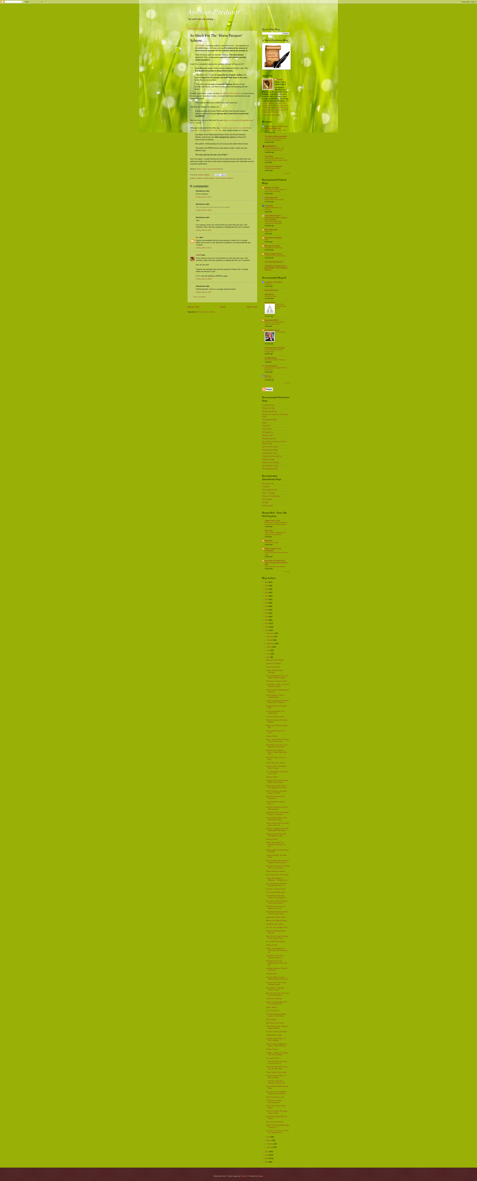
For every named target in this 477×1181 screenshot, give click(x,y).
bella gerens (269, 294)
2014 (267, 623)
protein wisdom (267, 506)
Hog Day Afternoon (269, 438)
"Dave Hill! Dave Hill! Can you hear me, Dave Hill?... (277, 1068)
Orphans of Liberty (272, 188)
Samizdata (269, 206)
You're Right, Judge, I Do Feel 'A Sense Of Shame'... (277, 685)
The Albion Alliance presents (276, 136)
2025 (267, 586)
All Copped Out (267, 432)
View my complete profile (271, 115)
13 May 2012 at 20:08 (203, 279)
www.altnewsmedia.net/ (274, 262)
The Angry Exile (268, 484)
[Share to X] (220, 175)
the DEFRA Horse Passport (230, 93)
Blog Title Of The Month (274, 660)
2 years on (268, 231)
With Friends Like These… (275, 1023)
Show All (287, 173)
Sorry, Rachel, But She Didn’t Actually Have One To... (276, 884)
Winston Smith (267, 435)
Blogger (260, 1176)
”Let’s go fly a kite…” (273, 1058)
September (271, 643)
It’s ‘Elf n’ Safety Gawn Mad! (276, 1032)
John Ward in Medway (273, 238)
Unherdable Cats (271, 198)
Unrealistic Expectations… (275, 924)
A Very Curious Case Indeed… (277, 1072)
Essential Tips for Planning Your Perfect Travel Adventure (275, 139)
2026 (267, 582)
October (270, 640)
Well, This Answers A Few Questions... (275, 797)
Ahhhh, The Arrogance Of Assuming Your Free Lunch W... (276, 950)
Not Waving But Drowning (273, 248)
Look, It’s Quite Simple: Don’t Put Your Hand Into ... (276, 1003)
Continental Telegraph (273, 166)
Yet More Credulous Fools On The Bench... (276, 969)
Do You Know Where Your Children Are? (275, 712)
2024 (267, 589)
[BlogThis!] (218, 175)
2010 (267, 1155)
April (268, 1137)
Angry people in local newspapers (273, 550)
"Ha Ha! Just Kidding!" (274, 998)
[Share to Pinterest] (225, 175)
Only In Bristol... (272, 1019)
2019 (267, 606)
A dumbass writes (271, 296)
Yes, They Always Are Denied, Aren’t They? (277, 772)
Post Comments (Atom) (206, 312)
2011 (267, 1152)
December (270, 633)
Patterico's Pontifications (271, 496)
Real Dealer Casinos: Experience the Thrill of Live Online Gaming (276, 523)
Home (223, 307)
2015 (267, 620)
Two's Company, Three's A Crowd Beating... (275, 696)
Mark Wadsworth (271, 230)
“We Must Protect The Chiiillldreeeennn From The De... (276, 963)
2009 (267, 1158)
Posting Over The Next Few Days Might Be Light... (276, 835)
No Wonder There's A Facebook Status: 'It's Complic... (277, 813)
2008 (267, 1162)
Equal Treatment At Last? (275, 1097)
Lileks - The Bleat (268, 493)
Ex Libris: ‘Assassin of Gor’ (276, 889)
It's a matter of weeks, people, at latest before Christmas (275, 190)
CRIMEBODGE (270, 146)
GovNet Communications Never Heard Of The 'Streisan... (277, 701)
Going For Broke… (272, 777)
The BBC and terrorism (272, 168)
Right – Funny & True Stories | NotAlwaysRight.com (276, 127)
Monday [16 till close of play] (274, 199)
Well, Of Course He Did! (274, 1122)
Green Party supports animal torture (281, 306)
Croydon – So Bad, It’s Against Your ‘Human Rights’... (277, 1054)
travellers (230, 178)
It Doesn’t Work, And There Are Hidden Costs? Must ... (277, 781)
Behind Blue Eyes (271, 290)
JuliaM (198, 255)
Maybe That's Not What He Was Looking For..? (277, 1126)
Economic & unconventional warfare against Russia (274, 323)
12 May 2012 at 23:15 (203, 248)
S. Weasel (266, 487)
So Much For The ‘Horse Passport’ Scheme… (275, 956)
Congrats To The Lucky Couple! (275, 130)
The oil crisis (269, 378)
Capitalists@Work (271, 320)
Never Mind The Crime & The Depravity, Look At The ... (276, 746)
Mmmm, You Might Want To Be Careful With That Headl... (277, 829)
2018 (267, 610)
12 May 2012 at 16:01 (203, 230)
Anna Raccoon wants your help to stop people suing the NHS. (276, 563)
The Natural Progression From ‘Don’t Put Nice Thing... (277, 913)
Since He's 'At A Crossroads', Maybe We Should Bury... (276, 1092)
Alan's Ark (269, 531)
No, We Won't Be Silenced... (276, 941)
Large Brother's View (269, 453)
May (268, 657)
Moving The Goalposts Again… (277, 920)
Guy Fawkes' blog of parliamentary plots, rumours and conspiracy (276, 218)
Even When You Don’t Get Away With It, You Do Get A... (277, 867)
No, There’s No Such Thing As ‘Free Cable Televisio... (277, 902)
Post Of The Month (273, 667)
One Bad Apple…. (272, 974)
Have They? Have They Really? (277, 875)
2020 (267, 603)
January (270, 1147)
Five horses (199, 46)
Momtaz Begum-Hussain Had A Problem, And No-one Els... (277, 861)
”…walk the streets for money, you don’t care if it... (277, 1062)
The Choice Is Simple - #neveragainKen (274, 1101)
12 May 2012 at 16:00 (203, 210)
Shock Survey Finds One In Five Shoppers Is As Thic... (277, 787)
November (270, 637)
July (268, 650)
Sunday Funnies (272, 736)
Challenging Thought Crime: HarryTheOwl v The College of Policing (276, 268)
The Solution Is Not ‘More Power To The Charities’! (276, 897)
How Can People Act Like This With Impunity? (277, 808)
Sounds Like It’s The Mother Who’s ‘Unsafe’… (276, 767)
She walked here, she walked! (275, 566)
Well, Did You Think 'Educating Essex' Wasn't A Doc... (277, 937)
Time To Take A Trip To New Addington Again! (276, 983)
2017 (267, 613)
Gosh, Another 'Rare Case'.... (276, 892)
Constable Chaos (268, 405)
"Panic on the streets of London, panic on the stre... (277, 824)
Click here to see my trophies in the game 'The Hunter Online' (275, 105)
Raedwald (268, 541)
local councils (221, 178)
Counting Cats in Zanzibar (275, 348)
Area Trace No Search (270, 447)
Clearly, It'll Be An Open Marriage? (274, 671)
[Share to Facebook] (222, 175)
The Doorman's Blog (269, 419)
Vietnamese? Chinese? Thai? (276, 681)
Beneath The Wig (268, 408)
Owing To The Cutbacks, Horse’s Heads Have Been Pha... (276, 752)
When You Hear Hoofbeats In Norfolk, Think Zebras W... (276, 1045)
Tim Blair (265, 502)
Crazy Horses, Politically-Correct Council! (275, 989)
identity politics (209, 178)
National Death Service (273, 254)
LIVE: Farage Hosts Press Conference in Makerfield (273, 222)
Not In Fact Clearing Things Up (275, 360)
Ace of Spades (267, 499)
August (269, 647)
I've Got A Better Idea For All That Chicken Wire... (276, 819)
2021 (267, 599)
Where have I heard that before (209, 169)
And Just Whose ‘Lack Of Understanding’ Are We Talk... (277, 978)
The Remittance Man (269, 490)
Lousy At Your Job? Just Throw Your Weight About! (277, 1131)
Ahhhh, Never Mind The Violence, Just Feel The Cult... (275, 844)
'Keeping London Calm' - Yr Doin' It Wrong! (275, 1039)
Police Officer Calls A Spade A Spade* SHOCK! (277, 1027)
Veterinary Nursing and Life (271, 456)
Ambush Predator (214, 11)
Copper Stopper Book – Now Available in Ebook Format (274, 149)
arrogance (199, 178)
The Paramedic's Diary (270, 466)
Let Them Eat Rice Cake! (275, 717)
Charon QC (266, 426)
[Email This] (215, 175)
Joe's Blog (269, 156)
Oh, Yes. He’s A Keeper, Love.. (277, 927)
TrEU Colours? (281, 332)
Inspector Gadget (268, 459)
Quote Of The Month (273, 663)
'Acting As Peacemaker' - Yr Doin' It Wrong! (276, 1076)
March (269, 1140)
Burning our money (272, 246)
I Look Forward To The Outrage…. (276, 256)
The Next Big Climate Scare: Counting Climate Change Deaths (276, 159)
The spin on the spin (271, 542)
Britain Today (270, 302)
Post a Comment (199, 297)
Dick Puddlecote (271, 366)
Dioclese (268, 376)
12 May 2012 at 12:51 (203, 197)
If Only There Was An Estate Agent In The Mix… (276, 792)
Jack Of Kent (267, 429)
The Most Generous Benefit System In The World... (276, 1015)
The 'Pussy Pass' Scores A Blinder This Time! (276, 907)
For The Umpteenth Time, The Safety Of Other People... (277, 677)
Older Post (252, 307)
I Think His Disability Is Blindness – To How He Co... (277, 879)
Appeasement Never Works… (276, 917)
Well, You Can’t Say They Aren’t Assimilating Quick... (277, 994)
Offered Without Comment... (276, 871)
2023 (267, 592)
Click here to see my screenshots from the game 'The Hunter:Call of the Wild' (275, 110)
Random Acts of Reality (270, 462)
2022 (267, 596)
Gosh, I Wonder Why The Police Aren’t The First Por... (277, 740)
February (270, 1144)
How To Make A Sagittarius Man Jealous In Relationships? (275, 533)
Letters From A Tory (272, 520)
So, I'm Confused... (273, 1011)
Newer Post (193, 307)
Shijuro (264, 423)
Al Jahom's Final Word (273, 282)
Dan (197, 237)
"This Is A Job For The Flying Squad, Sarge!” (276, 1112)
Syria (266, 240)
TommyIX (244, 1176)
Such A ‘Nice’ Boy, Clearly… (276, 763)
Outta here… (269, 284)
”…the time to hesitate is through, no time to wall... (276, 1082)
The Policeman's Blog (270, 450)
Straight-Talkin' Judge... (274, 1035)
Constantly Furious (272, 330)
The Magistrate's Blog (270, 469)
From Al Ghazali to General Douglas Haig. (274, 351)
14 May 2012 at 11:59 (203, 292)
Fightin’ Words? (271, 1007)
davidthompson (271, 358)
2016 (267, 617)
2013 (267, 627)
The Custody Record (269, 411)
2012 (267, 630)
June (269, 654)
